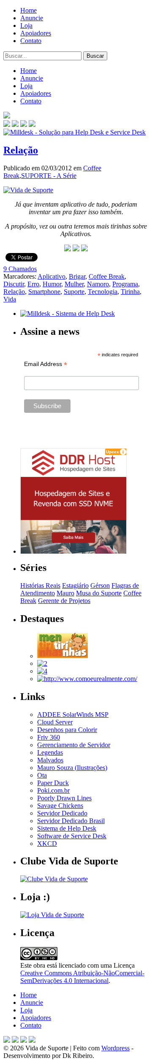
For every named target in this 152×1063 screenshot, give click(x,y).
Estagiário (75, 585)
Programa (125, 284)
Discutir (13, 284)
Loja (26, 25)
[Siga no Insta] (6, 124)
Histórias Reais (40, 585)
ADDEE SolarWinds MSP (73, 714)
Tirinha (130, 291)
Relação (20, 150)
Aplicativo (51, 276)
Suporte (74, 291)
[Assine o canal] (32, 124)
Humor (52, 284)
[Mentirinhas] (62, 655)
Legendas (50, 752)
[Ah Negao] (42, 671)
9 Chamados (20, 268)
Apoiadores (35, 33)
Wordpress (115, 1048)
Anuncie (31, 18)
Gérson (100, 585)
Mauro (65, 593)
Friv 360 (48, 737)
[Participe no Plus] (23, 1040)
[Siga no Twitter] (23, 124)
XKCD (47, 843)
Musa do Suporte (99, 593)
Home (28, 10)
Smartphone (44, 291)
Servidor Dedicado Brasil (71, 820)
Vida (9, 299)
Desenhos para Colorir (67, 729)
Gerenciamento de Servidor (73, 744)
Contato (30, 40)
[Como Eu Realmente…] (87, 678)
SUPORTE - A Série (48, 175)
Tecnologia (102, 291)
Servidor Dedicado (62, 813)
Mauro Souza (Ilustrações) (72, 767)
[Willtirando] (42, 663)
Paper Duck (53, 782)
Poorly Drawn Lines (64, 798)
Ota (42, 775)
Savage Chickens (60, 805)
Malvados (50, 760)
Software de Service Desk (71, 836)
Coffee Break (107, 276)
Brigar (77, 276)
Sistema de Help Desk (66, 828)
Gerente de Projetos (64, 600)
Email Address (45, 364)
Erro (33, 284)
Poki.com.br (53, 790)
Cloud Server (55, 722)
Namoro (98, 284)
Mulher (74, 284)
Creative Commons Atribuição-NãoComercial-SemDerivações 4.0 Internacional (82, 976)
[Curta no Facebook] (15, 124)
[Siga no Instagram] (32, 1040)
